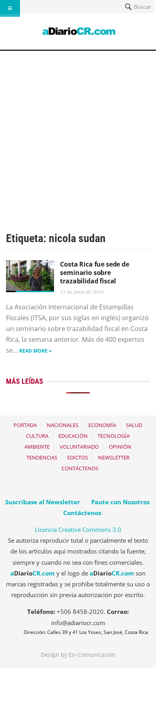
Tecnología (114, 435)
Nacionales (62, 425)
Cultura (37, 435)
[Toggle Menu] (10, 8)
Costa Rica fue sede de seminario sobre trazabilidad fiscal (94, 272)
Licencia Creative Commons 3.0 (78, 529)
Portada (25, 425)
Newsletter (114, 457)
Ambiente (37, 446)
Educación (73, 435)
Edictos (77, 457)
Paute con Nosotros (120, 502)
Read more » (35, 350)
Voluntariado (79, 446)
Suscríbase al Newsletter (42, 502)
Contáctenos (80, 468)
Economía (102, 425)
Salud (134, 425)
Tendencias (41, 457)
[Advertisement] (78, 133)
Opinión (120, 446)
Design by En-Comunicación (78, 654)
